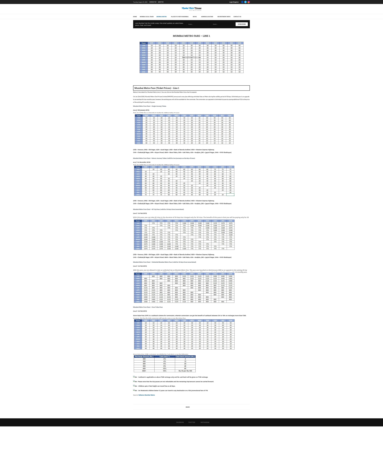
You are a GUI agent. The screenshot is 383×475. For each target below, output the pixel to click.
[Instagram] (248, 2)
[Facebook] (242, 2)
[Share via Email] (188, 80)
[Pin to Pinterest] (184, 80)
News (195, 16)
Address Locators (207, 16)
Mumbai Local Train (146, 16)
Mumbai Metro (161, 16)
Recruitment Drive (224, 16)
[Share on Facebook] (181, 80)
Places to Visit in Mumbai (179, 16)
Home (135, 16)
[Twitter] (245, 2)
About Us (160, 2)
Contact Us (152, 2)
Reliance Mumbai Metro (147, 395)
